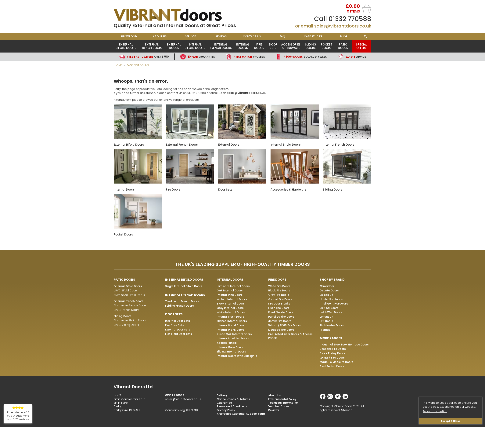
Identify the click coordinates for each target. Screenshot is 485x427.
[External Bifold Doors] (138, 138)
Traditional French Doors (182, 301)
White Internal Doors (231, 312)
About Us (160, 36)
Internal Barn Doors (230, 347)
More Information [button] (435, 411)
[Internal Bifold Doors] (295, 138)
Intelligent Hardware (334, 303)
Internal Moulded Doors (233, 338)
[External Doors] (242, 138)
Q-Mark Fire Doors (332, 357)
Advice (356, 57)
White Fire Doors (279, 286)
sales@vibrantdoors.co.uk (342, 26)
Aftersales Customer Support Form (241, 414)
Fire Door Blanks (279, 303)
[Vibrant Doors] (178, 15)
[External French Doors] (190, 138)
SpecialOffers (361, 46)
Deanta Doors (329, 290)
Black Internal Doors (231, 303)
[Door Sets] (242, 182)
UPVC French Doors (126, 310)
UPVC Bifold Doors (126, 290)
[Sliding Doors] (347, 182)
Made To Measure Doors (336, 362)
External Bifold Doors (126, 46)
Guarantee (201, 57)
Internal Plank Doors (230, 330)
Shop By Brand (332, 279)
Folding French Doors (179, 306)
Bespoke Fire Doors (333, 349)
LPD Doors (326, 321)
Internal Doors (242, 46)
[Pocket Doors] (138, 227)
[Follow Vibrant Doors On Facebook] (323, 398)
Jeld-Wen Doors (331, 312)
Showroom (128, 36)
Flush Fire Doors (278, 308)
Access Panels (227, 343)
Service (190, 36)
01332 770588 (350, 18)
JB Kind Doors (329, 308)
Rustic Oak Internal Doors (234, 334)
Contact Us (252, 36)
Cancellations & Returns (233, 399)
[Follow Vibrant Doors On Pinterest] (339, 398)
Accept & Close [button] (451, 421)
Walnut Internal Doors (232, 299)
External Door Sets (177, 329)
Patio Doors (343, 46)
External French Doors (152, 46)
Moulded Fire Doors (281, 330)
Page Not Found (138, 65)
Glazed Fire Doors (280, 299)
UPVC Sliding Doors (126, 325)
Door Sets (273, 46)
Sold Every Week (305, 57)
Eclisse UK (326, 295)
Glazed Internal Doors (232, 321)
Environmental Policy (282, 399)
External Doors (174, 46)
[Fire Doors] (190, 182)
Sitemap (346, 410)
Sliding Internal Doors (231, 351)
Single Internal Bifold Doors (183, 286)
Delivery (222, 395)
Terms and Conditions (232, 406)
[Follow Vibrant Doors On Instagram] (331, 398)
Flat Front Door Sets (178, 334)
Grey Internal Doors (230, 308)
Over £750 (148, 57)
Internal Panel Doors (231, 325)
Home (118, 65)
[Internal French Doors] (347, 138)
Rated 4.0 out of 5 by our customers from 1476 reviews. (18, 416)
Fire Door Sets (174, 325)
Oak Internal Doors (230, 290)
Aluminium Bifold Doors (129, 295)
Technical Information (283, 403)
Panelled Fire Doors (281, 317)
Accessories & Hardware (290, 46)
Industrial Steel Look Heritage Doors (344, 344)
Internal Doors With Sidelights (237, 356)
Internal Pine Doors (229, 295)
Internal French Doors (221, 46)
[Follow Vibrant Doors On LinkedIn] (346, 398)
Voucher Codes (278, 406)
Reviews (221, 36)
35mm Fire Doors (279, 321)
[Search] (365, 36)
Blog (343, 36)
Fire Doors (259, 46)
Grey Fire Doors (278, 295)
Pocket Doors (326, 46)
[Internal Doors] (138, 182)
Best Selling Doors (332, 366)
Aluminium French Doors (130, 305)
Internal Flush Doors (230, 317)
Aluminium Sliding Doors (130, 320)
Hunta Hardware (331, 299)
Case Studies (313, 36)
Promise (249, 57)
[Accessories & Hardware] (295, 182)
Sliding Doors (310, 46)
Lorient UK (326, 317)
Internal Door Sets (177, 321)
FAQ (282, 36)
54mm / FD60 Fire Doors (284, 325)
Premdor (326, 330)
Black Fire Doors (279, 290)
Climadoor (327, 286)
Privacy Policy (226, 410)
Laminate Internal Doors (233, 286)
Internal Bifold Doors (195, 46)
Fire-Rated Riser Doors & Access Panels (290, 336)
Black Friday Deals (332, 353)
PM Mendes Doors (332, 325)
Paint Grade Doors (280, 312)
